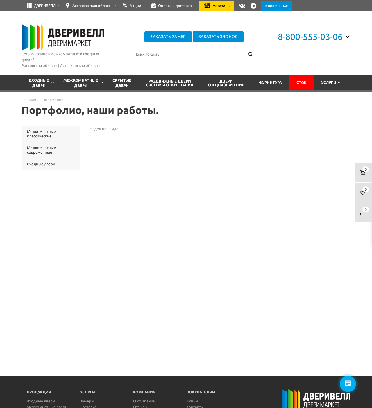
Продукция (39, 392)
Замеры (87, 401)
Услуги (328, 82)
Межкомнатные (80, 82)
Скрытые (121, 82)
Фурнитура (270, 82)
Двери (226, 83)
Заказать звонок (218, 36)
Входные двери (41, 401)
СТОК (301, 82)
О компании (144, 401)
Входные (39, 82)
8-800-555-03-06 (310, 37)
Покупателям (200, 392)
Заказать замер (168, 36)
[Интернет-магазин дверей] (63, 37)
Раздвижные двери (169, 83)
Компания (144, 392)
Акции (192, 401)
